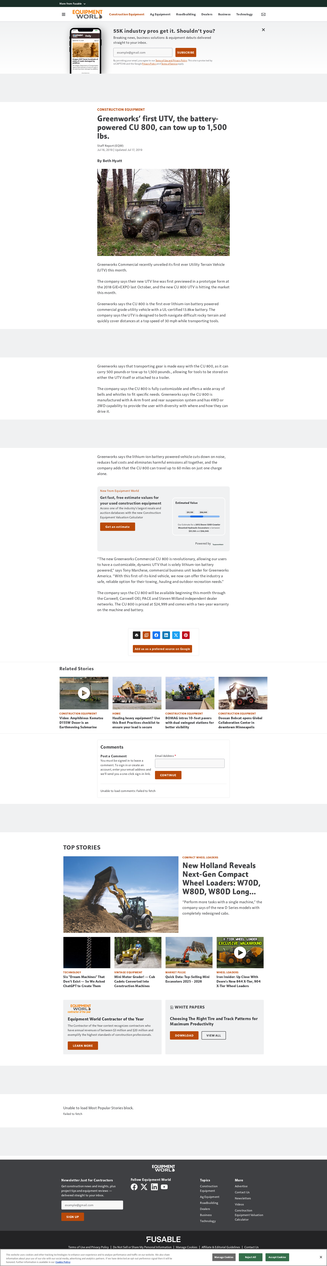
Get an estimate (117, 527)
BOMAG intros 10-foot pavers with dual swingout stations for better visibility (189, 722)
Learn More (83, 1046)
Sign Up (72, 1217)
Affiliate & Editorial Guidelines (221, 1247)
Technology (72, 972)
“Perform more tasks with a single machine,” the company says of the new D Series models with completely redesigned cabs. (222, 907)
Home (116, 713)
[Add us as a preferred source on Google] (146, 635)
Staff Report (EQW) (110, 145)
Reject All (250, 1257)
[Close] (321, 1257)
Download (184, 1035)
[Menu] (63, 14)
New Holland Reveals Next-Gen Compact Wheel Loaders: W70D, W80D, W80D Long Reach (221, 878)
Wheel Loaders (227, 972)
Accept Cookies (277, 1257)
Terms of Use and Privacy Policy (171, 60)
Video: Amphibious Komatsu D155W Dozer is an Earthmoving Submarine (81, 722)
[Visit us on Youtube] (164, 1186)
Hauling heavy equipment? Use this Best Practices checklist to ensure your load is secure (136, 722)
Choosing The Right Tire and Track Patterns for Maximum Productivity (214, 1021)
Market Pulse (175, 972)
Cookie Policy (62, 1262)
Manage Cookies (186, 1247)
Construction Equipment (121, 109)
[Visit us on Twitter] (144, 1186)
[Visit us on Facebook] (134, 1186)
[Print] (136, 635)
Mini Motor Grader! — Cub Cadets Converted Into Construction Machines (134, 981)
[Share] (156, 635)
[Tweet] (176, 635)
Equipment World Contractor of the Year (106, 1019)
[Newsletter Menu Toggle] (263, 14)
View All (213, 1035)
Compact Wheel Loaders (200, 857)
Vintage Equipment (128, 972)
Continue (168, 775)
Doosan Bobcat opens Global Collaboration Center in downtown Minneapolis (240, 722)
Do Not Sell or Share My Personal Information (142, 1247)
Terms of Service (169, 63)
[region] (163, 1257)
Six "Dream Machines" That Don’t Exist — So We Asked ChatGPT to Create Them (84, 981)
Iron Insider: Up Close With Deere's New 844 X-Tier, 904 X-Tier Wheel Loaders (238, 981)
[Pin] (186, 635)
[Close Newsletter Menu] (263, 29)
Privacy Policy (149, 63)
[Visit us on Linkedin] (154, 1186)
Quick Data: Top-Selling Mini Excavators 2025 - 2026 (187, 979)
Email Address (165, 755)
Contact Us (251, 1247)
